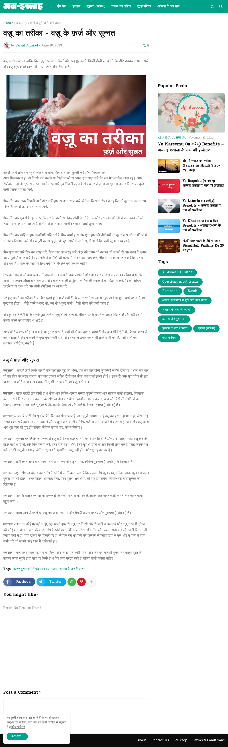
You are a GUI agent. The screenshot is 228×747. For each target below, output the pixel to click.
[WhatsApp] (71, 582)
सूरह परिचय (169, 337)
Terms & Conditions (208, 740)
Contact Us (160, 740)
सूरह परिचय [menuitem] (144, 6)
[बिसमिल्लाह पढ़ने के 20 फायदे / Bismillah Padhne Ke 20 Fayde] (169, 246)
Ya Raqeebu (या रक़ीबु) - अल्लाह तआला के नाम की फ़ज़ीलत (203, 183)
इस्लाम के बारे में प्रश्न (72, 569)
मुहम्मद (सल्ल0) (206, 328)
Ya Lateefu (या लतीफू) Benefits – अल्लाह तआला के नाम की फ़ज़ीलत (202, 206)
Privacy (181, 740)
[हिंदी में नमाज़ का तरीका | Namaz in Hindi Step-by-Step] (169, 166)
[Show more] (91, 582)
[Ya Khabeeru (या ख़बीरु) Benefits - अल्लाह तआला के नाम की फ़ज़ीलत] (169, 226)
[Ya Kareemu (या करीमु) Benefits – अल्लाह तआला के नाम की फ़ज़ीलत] (191, 113)
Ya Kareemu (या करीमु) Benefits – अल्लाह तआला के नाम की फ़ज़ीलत (191, 147)
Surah (192, 291)
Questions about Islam (180, 281)
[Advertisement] (76, 653)
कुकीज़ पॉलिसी (17, 727)
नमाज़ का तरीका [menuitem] (121, 6)
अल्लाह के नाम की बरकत (176, 309)
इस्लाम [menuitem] (76, 6)
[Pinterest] (81, 582)
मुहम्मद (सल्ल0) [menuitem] (96, 6)
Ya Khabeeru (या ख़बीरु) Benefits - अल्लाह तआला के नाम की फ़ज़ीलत (202, 226)
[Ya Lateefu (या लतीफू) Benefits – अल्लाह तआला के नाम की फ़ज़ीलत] (169, 206)
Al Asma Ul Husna (177, 272)
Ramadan (170, 291)
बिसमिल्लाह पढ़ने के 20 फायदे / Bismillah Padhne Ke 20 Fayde (203, 246)
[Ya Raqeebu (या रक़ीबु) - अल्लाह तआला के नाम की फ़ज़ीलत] (169, 186)
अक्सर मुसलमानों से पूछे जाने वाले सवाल (38, 23)
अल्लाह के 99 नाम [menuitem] (168, 6)
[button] (212, 6)
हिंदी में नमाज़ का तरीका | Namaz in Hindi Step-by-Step (201, 166)
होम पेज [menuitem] (61, 6)
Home (8, 23)
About (141, 740)
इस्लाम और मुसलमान (173, 319)
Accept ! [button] (17, 736)
